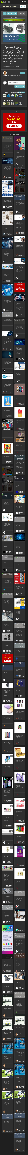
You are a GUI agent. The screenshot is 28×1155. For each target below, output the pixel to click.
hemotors (8, 841)
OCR (7, 155)
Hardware (9, 328)
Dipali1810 (20, 472)
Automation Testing (10, 971)
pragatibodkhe (21, 314)
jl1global (20, 695)
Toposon (8, 861)
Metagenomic (21, 336)
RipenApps (8, 177)
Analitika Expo (9, 280)
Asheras (8, 176)
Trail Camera (9, 701)
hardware (12, 64)
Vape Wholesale (22, 404)
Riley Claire (8, 970)
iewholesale (21, 403)
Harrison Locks (9, 588)
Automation (21, 676)
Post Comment (20, 86)
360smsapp (8, 348)
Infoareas (8, 510)
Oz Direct (8, 700)
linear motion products (9, 66)
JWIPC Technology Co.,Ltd (11, 902)
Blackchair (20, 358)
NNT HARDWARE (22, 570)
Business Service (9, 349)
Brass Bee (8, 233)
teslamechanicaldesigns (11, 260)
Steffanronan (9, 1014)
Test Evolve (20, 929)
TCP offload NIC (9, 680)
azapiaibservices (10, 154)
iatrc (19, 675)
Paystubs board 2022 (22, 951)
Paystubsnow (21, 950)
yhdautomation (9, 991)
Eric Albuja (20, 163)
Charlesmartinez (22, 277)
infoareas (8, 509)
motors (17, 66)
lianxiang (9, 326)
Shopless (21, 1011)
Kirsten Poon (21, 232)
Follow (22, 73)
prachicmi (8, 309)
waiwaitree (8, 650)
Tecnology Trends (22, 492)
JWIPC (7, 901)
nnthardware (21, 569)
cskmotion (8, 610)
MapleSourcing (21, 530)
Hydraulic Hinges (10, 590)
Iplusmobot (8, 551)
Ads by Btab (14, 17)
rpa (7, 922)
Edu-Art (20, 593)
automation (6, 64)
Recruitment (21, 659)
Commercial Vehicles (11, 207)
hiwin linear (19, 64)
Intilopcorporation (10, 679)
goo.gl (22, 13)
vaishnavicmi (21, 334)
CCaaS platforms (22, 359)
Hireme (20, 658)
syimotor (21, 640)
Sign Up (23, 6)
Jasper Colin (21, 491)
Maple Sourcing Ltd (22, 531)
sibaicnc (8, 630)
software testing (22, 594)
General (20, 278)
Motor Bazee (9, 206)
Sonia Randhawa (22, 970)
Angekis (20, 987)
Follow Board (21, 92)
